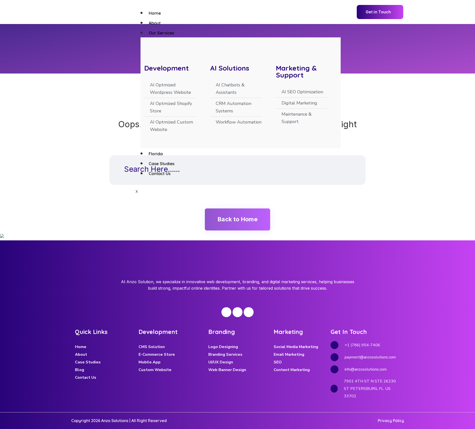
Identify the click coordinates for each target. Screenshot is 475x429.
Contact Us (159, 173)
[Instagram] (237, 312)
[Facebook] (226, 312)
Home (155, 13)
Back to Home (237, 219)
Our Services (161, 32)
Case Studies (161, 163)
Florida (156, 153)
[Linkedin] (249, 312)
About (155, 22)
